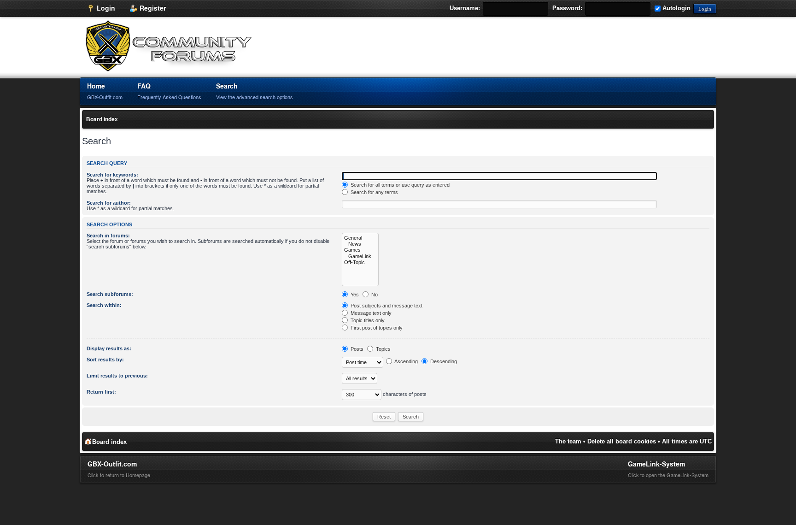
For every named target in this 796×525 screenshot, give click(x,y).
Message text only (370, 313)
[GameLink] (360, 257)
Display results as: (109, 348)
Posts (356, 349)
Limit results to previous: (117, 375)
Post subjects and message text (385, 305)
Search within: (104, 305)
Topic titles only (367, 320)
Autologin (676, 8)
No (374, 294)
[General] (360, 238)
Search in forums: (108, 235)
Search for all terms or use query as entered (399, 185)
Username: (465, 8)
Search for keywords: (112, 174)
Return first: (101, 392)
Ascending (405, 361)
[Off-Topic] (360, 262)
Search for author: (109, 203)
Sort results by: (105, 359)
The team (568, 441)
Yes (354, 294)
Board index (102, 119)
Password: (567, 8)
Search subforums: (110, 294)
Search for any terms (373, 192)
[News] (360, 244)
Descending (443, 361)
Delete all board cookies (621, 441)
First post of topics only (376, 327)
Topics (383, 349)
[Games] (360, 250)
